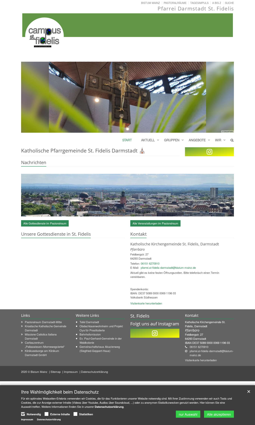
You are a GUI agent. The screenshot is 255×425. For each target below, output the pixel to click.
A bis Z (216, 3)
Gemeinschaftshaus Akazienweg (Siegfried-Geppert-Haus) (100, 349)
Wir (218, 140)
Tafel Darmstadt (89, 322)
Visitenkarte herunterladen (146, 303)
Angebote (197, 140)
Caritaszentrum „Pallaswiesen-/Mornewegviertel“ (45, 345)
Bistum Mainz (150, 3)
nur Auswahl (188, 414)
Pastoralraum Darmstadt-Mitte (43, 322)
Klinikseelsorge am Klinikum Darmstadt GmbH (42, 353)
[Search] (230, 140)
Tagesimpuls (199, 3)
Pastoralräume (175, 3)
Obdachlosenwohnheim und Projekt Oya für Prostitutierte (101, 328)
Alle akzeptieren (219, 414)
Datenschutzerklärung (94, 372)
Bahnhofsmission (90, 334)
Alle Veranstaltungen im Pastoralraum (155, 223)
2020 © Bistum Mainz (34, 372)
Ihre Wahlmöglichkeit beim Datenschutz (60, 392)
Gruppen (171, 140)
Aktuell (148, 140)
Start (127, 140)
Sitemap (56, 372)
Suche (229, 3)
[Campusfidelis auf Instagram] (209, 151)
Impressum (71, 372)
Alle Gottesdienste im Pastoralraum (44, 223)
